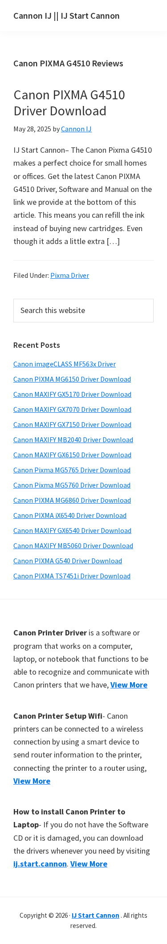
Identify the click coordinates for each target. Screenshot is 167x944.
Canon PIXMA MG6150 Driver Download (72, 378)
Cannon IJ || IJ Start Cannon (66, 15)
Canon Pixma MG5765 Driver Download (71, 469)
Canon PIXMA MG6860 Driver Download (72, 500)
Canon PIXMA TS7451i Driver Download (71, 575)
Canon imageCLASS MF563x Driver (64, 363)
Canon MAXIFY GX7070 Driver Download (72, 409)
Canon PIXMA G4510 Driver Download (69, 102)
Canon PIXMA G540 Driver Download (67, 560)
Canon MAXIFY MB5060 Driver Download (73, 545)
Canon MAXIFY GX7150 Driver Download (72, 424)
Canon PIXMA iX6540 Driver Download (69, 515)
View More (128, 685)
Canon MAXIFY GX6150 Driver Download (72, 454)
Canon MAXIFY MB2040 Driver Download (73, 439)
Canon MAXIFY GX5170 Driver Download (72, 394)
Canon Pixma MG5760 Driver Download (71, 484)
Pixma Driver (69, 275)
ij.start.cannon (40, 864)
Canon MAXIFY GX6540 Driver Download (72, 530)
